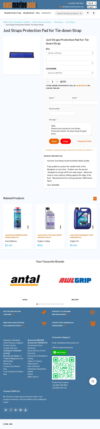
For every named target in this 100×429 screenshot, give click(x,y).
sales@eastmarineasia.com (73, 7)
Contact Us (45, 13)
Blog (38, 13)
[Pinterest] (16, 410)
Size (48, 49)
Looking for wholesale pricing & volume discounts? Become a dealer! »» (69, 150)
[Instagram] (21, 410)
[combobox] (69, 13)
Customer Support (61, 337)
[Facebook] (11, 410)
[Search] (81, 13)
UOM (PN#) (51, 68)
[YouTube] (25, 410)
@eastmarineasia (66, 347)
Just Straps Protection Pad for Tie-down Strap (42, 30)
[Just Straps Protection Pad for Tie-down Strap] (21, 55)
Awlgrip (75, 299)
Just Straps (70, 22)
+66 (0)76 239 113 (59, 388)
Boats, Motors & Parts (42, 22)
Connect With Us (11, 391)
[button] (93, 381)
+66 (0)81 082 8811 (76, 3)
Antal (25, 299)
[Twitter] (6, 410)
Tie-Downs (58, 22)
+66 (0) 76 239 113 (81, 85)
